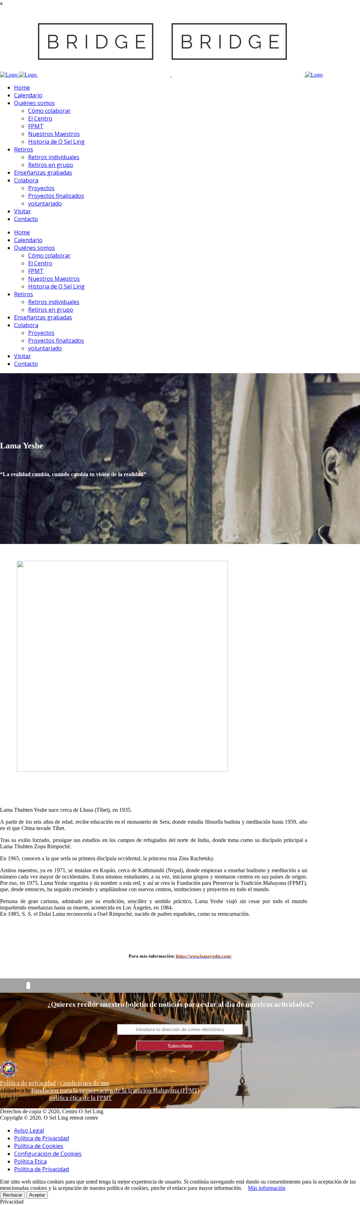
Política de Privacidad (41, 1138)
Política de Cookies (38, 1146)
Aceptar (37, 1195)
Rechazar (12, 1195)
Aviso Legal (29, 1130)
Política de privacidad (28, 1083)
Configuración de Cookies (48, 1154)
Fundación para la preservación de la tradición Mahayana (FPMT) (115, 1090)
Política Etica (30, 1161)
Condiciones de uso (84, 1083)
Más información (266, 1188)
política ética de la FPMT (80, 1097)
